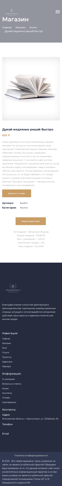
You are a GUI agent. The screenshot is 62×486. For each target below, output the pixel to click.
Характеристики (31, 221)
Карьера (6, 366)
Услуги (5, 352)
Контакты (7, 393)
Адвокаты (7, 361)
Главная (6, 338)
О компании (8, 379)
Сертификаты (9, 402)
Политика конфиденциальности (31, 455)
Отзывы (6, 397)
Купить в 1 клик (16, 193)
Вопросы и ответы (11, 384)
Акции (5, 388)
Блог (4, 348)
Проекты (6, 357)
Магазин (6, 343)
